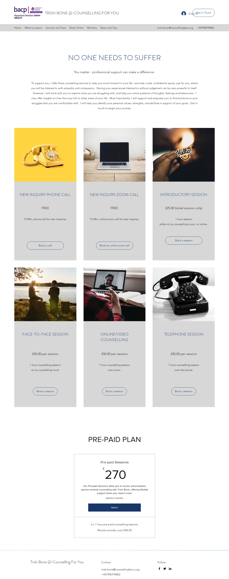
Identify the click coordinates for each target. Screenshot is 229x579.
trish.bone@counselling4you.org (175, 27)
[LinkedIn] (170, 568)
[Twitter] (165, 568)
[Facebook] (159, 568)
